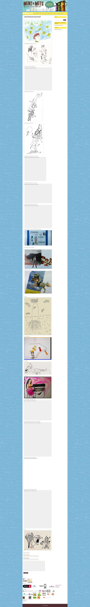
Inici (34, 13)
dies (40, 13)
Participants (37, 13)
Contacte (58, 13)
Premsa (55, 13)
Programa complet (51, 13)
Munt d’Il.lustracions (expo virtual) (32, 16)
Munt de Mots (46, 605)
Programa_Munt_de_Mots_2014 (58, 25)
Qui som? (61, 13)
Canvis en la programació (58, 29)
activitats (45, 13)
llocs (42, 13)
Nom (26, 554)
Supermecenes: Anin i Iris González (58, 586)
